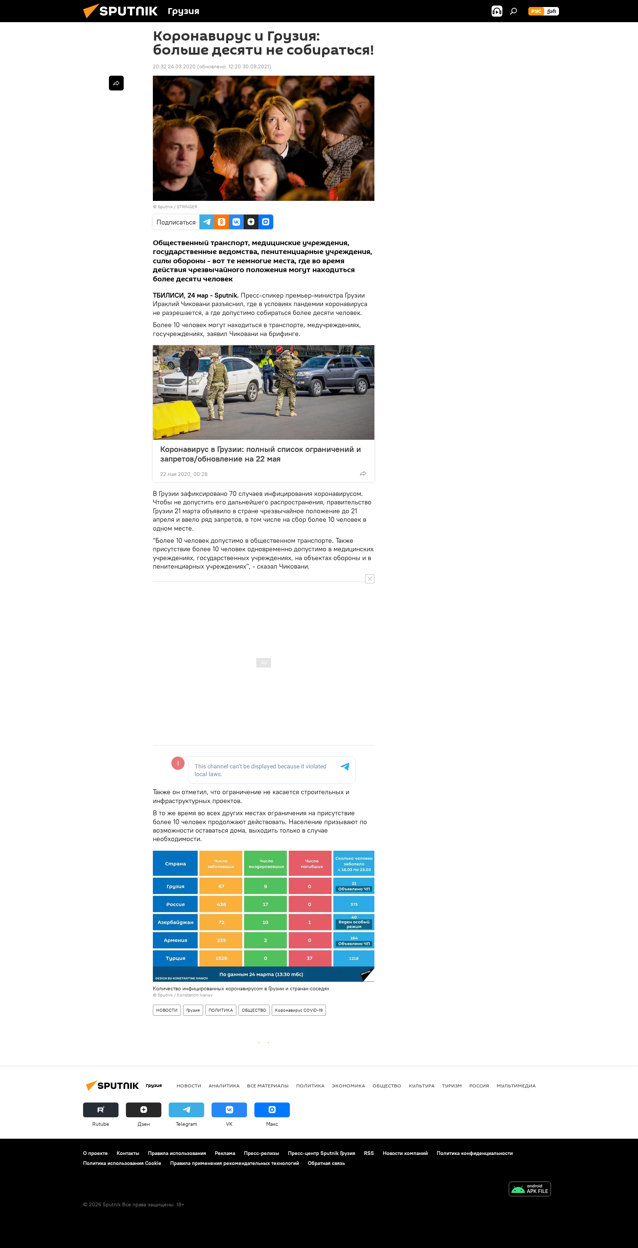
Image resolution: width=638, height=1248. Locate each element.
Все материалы (268, 1085)
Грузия (193, 1010)
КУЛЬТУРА (422, 1085)
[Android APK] (530, 1190)
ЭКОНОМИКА (348, 1085)
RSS (369, 1153)
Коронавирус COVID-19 (299, 1010)
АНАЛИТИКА (224, 1085)
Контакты (128, 1153)
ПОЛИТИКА (221, 1010)
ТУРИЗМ (452, 1085)
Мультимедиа (516, 1085)
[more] (363, 473)
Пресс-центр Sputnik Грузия (321, 1153)
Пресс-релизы (261, 1153)
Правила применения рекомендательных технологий (234, 1163)
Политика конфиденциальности (475, 1153)
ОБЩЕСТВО (254, 1010)
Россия (479, 1085)
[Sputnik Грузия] (123, 20)
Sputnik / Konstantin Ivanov (185, 995)
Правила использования (177, 1153)
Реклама (225, 1153)
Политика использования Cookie (122, 1163)
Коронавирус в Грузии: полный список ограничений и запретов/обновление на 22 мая (260, 453)
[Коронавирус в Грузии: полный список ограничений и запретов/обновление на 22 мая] (263, 392)
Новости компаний (405, 1153)
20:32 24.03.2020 (174, 66)
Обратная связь (326, 1163)
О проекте (95, 1153)
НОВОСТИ (167, 1010)
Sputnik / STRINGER (177, 206)
